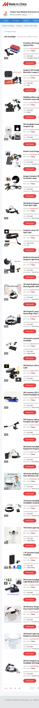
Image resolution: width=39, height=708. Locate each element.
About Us (26, 21)
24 (11, 688)
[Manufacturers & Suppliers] (14, 4)
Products (17, 21)
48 (19, 688)
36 (15, 688)
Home (6, 21)
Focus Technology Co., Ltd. (25, 700)
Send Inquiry (30, 63)
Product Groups (11, 31)
